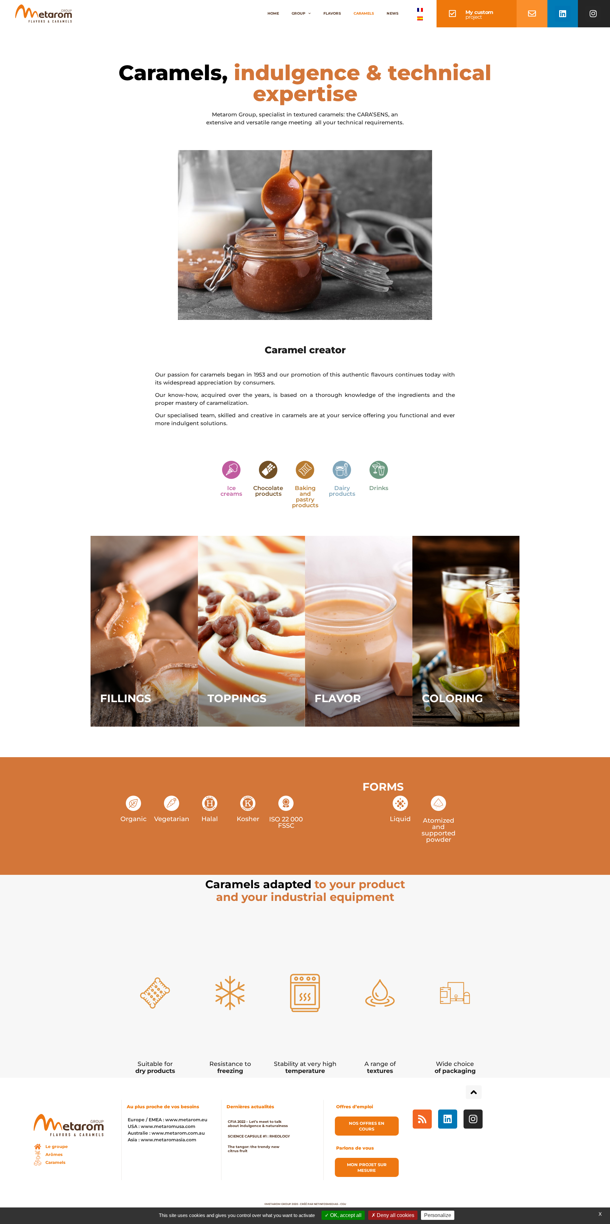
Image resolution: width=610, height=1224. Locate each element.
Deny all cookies (395, 1215)
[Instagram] (593, 14)
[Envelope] (532, 14)
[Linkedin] (563, 14)
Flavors (332, 13)
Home (273, 13)
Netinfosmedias (326, 1204)
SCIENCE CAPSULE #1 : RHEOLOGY (259, 1136)
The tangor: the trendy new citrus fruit (253, 1148)
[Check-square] (452, 14)
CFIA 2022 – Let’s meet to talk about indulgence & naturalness (258, 1123)
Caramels (364, 13)
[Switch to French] (420, 9)
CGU (343, 1204)
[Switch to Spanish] (420, 18)
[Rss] (422, 1119)
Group (298, 13)
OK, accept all (345, 1215)
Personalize (437, 1215)
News (392, 13)
